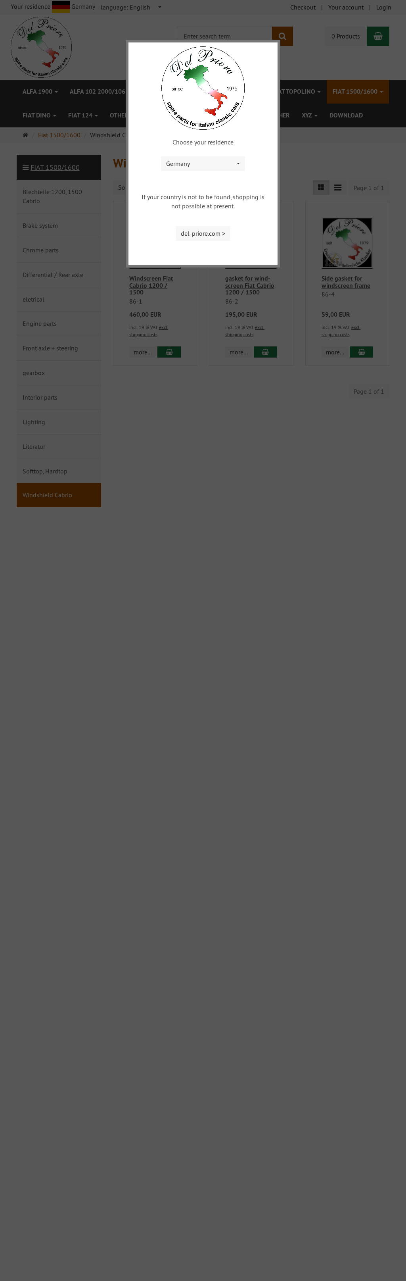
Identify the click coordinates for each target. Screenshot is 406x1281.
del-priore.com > (203, 233)
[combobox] (203, 163)
